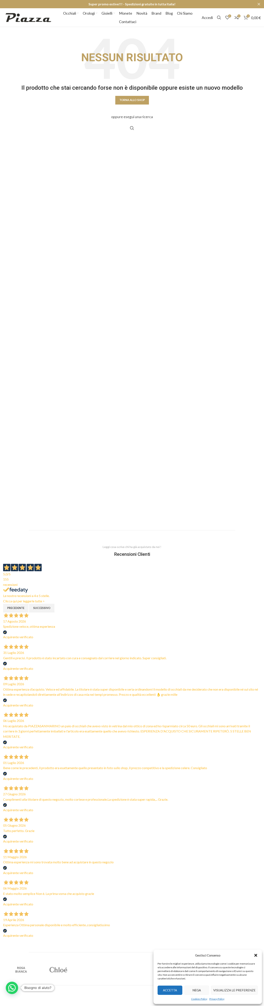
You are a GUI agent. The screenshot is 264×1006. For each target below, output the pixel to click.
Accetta (170, 990)
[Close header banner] (259, 4)
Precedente (15, 608)
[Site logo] (28, 17)
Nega (196, 990)
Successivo (41, 608)
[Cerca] (219, 17)
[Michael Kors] (95, 969)
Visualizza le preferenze (234, 990)
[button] (256, 955)
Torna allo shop (132, 100)
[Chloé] (58, 969)
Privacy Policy (216, 998)
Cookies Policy (199, 998)
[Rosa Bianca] (21, 969)
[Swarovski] (132, 969)
